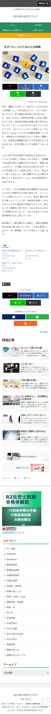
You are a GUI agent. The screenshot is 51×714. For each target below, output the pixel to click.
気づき (7, 284)
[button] (33, 94)
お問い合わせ (25, 699)
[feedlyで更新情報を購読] (37, 316)
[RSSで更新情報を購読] (25, 323)
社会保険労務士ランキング (13, 532)
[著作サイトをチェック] (13, 316)
